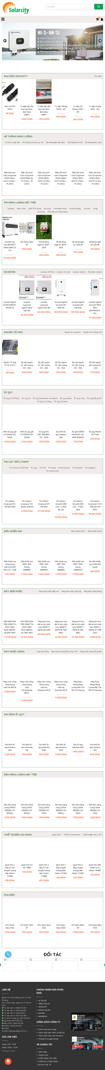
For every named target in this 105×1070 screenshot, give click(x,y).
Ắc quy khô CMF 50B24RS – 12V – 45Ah (43, 435)
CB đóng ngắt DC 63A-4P (95, 243)
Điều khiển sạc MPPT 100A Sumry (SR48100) (78, 565)
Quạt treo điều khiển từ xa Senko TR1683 (95, 868)
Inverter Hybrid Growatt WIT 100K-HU (61, 305)
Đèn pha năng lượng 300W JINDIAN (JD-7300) (44, 809)
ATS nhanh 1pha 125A (9, 926)
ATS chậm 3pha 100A (60, 926)
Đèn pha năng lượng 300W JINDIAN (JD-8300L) (61, 809)
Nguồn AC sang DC (73, 332)
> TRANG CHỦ (42, 1055)
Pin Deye (52, 468)
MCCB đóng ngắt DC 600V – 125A (61, 245)
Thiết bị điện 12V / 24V (92, 834)
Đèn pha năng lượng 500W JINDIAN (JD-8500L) (27, 809)
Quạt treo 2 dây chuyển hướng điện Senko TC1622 (61, 869)
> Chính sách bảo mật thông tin (49, 1036)
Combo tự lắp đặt (12, 142)
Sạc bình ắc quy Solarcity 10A (26, 747)
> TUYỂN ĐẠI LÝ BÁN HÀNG (47, 1061)
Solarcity (41, 212)
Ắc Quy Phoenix (61, 401)
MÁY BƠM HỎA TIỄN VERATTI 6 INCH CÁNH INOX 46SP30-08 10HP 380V (9, 627)
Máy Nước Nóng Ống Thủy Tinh (64, 651)
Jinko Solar (21, 208)
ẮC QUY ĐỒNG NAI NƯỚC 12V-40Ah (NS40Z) (78, 435)
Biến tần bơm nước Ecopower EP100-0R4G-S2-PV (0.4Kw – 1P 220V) (60, 178)
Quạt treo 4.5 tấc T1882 (27, 866)
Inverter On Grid (63, 272)
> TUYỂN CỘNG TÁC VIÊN (46, 1058)
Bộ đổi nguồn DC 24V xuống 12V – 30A (78, 365)
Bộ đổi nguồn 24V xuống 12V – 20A (95, 365)
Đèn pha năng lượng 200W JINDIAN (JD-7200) (78, 809)
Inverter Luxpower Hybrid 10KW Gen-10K (27, 306)
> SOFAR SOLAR (43, 1010)
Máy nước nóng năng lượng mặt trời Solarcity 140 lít (60, 686)
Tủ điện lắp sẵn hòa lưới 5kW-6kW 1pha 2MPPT (26, 110)
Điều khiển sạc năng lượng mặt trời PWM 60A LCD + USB (10, 565)
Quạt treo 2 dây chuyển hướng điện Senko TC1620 (78, 869)
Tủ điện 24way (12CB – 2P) (61, 107)
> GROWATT (41, 1007)
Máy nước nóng (14, 651)
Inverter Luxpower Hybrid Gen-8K (44, 305)
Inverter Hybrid (79, 272)
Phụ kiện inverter (95, 272)
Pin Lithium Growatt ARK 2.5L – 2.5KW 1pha (78, 505)
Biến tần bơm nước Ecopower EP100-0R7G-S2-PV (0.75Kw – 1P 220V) (43, 178)
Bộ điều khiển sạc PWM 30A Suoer (95, 564)
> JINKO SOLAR (43, 1004)
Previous (5, 41)
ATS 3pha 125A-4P (26, 243)
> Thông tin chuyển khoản (47, 1039)
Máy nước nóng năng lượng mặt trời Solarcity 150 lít (43, 686)
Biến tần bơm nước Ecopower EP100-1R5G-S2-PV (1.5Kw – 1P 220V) (26, 178)
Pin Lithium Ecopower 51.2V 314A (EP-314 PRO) (95, 505)
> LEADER (40, 1013)
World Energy (75, 208)
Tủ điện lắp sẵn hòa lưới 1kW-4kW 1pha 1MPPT (43, 110)
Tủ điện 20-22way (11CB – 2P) (78, 109)
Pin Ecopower (64, 468)
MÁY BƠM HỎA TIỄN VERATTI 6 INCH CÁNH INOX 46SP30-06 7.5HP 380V (26, 627)
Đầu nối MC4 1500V (10, 107)
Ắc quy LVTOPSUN (11, 398)
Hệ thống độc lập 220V (55, 142)
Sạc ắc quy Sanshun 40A (77, 745)
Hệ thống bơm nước (93, 142)
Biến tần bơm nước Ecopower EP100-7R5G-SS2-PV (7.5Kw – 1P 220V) (78, 178)
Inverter (9, 271)
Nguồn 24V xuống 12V (92, 332)
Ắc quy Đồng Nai (94, 398)
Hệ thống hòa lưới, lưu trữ (32, 142)
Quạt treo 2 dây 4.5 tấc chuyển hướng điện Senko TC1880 (44, 870)
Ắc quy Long (79, 398)
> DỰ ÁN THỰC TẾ (43, 1065)
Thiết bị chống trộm (72, 834)
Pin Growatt (78, 468)
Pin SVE (43, 468)
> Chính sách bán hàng (46, 1029)
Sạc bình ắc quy (14, 714)
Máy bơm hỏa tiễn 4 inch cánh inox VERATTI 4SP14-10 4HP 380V (78, 627)
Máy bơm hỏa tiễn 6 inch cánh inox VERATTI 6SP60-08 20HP (44, 625)
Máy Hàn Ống (43, 651)
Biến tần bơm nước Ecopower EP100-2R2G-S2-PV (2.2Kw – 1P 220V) (9, 178)
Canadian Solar (60, 208)
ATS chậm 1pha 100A (95, 926)
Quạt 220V (56, 834)
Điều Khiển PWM (95, 531)
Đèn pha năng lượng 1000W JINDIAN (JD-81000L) (10, 809)
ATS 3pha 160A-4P (78, 926)
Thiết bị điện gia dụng (18, 834)
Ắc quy (8, 392)
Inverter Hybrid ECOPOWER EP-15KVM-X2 (9, 305)
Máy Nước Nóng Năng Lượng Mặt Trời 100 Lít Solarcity (95, 686)
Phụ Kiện (98, 76)
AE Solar (47, 208)
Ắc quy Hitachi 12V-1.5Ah (95, 433)
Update (10, 208)
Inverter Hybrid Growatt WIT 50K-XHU (78, 305)
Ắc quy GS (26, 398)
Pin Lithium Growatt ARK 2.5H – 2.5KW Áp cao (61, 505)
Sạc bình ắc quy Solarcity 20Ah (43, 747)
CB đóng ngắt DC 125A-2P (78, 243)
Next (100, 41)
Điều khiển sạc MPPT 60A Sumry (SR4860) (61, 565)
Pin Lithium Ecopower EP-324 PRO (44, 504)
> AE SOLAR (41, 1001)
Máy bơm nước (13, 591)
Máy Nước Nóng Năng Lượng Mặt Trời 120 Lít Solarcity (78, 686)
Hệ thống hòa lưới (75, 142)
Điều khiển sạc (13, 531)
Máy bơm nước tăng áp (71, 591)
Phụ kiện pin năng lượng (57, 212)
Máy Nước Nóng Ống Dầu (91, 651)
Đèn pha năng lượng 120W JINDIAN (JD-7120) (95, 809)
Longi (95, 208)
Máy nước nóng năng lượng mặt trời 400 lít (9, 685)
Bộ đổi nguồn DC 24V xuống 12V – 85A (27, 365)
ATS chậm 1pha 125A (44, 926)
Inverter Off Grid (47, 272)
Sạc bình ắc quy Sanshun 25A (95, 747)
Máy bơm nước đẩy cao (49, 591)
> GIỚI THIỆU (41, 1052)
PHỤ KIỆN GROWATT (16, 76)
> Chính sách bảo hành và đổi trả (50, 1033)
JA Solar (86, 208)
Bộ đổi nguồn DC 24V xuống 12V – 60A (44, 365)
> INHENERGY (41, 1016)
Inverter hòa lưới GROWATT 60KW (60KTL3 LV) (10, 246)
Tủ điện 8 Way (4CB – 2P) (95, 107)
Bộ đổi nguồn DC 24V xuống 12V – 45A (61, 365)
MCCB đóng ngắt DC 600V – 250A (44, 245)
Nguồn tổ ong (13, 332)
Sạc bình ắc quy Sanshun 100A (61, 747)
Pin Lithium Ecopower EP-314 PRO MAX (10, 504)
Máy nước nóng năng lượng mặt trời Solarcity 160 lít (26, 687)
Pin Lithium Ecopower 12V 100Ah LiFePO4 (27, 504)
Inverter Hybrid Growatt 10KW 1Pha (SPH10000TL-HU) (95, 308)
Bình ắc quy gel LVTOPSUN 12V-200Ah (26, 435)
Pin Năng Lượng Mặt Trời (20, 202)
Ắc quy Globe (65, 398)
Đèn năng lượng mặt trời (20, 774)
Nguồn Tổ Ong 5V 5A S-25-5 (10, 363)
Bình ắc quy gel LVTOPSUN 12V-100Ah (9, 435)
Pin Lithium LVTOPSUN (19, 468)
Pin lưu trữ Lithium (16, 461)
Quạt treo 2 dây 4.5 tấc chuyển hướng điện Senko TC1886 (10, 870)
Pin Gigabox (90, 468)
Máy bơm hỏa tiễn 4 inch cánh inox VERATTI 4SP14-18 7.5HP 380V (60, 627)
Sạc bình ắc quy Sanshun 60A (61, 435)
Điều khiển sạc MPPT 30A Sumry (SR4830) (44, 565)
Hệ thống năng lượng (18, 136)
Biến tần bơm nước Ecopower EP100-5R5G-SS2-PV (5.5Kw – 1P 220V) (95, 178)
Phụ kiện (9, 894)
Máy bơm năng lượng (93, 591)
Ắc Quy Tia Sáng (44, 401)
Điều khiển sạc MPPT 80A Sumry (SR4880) (27, 565)
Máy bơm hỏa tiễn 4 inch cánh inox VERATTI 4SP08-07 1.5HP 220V (95, 627)
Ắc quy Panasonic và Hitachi (45, 398)
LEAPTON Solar (34, 208)
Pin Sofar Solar (52, 471)
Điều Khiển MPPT (78, 531)
